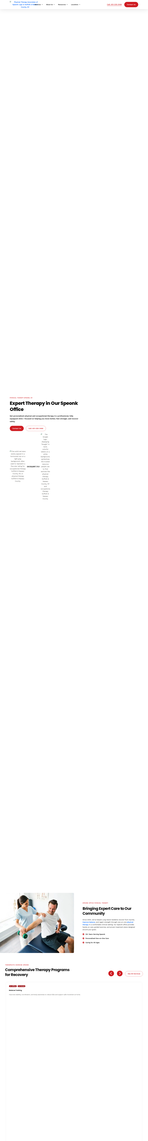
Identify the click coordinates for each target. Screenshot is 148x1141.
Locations (74, 4)
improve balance (89, 922)
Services (38, 4)
